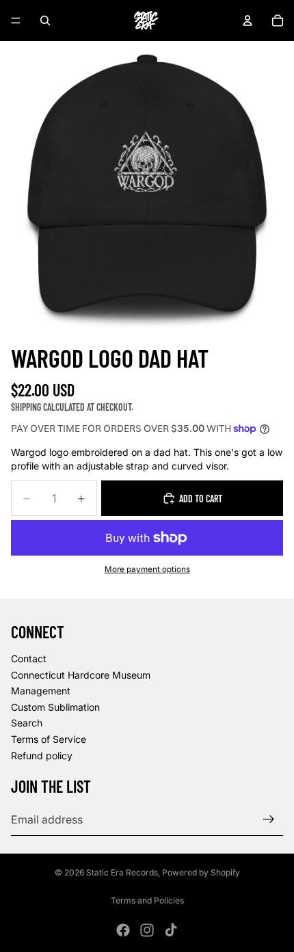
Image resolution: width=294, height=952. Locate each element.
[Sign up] (268, 819)
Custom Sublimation (55, 707)
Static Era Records (122, 872)
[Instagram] (147, 930)
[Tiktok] (171, 930)
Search (26, 723)
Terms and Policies (147, 900)
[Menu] (15, 20)
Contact (28, 658)
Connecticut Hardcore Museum (80, 675)
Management (40, 690)
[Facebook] (123, 930)
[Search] (45, 20)
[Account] (247, 20)
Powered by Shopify (201, 872)
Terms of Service (48, 739)
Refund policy (41, 755)
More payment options (147, 569)
